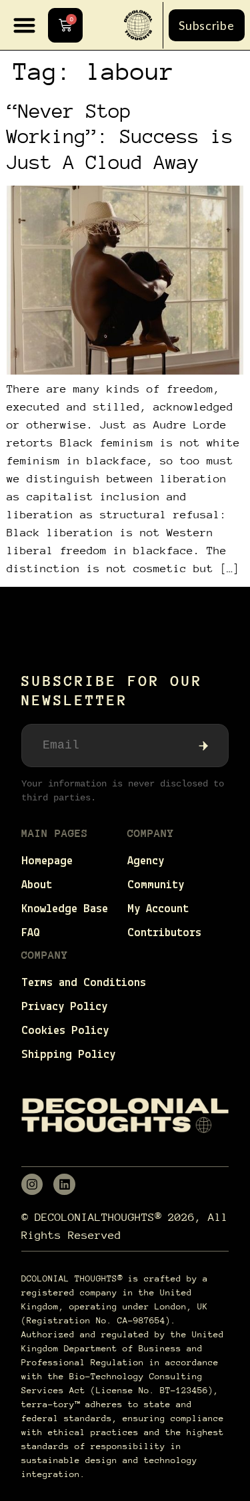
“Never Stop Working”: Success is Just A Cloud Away (120, 136)
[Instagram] (32, 1184)
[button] (24, 25)
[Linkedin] (64, 1184)
